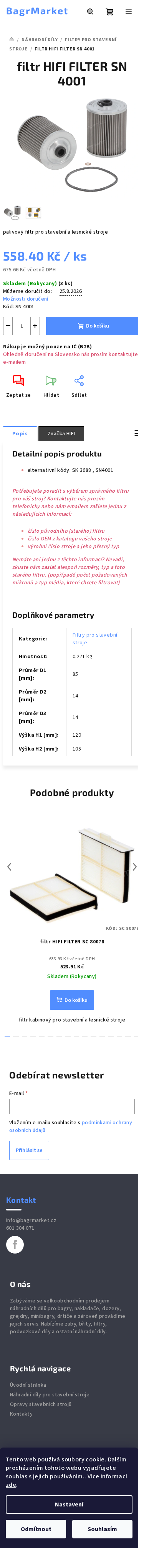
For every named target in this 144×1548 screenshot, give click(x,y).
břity (85, 1324)
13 (119, 1036)
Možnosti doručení (25, 299)
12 (110, 1036)
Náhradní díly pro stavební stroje (49, 1395)
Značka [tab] (61, 434)
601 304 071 (20, 1228)
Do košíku (97, 326)
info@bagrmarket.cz (31, 1220)
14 (128, 1036)
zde (11, 1485)
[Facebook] (15, 1245)
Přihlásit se (29, 1150)
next (135, 867)
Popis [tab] (20, 434)
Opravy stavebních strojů (41, 1404)
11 (102, 1036)
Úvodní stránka (28, 1385)
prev (9, 867)
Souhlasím (102, 1529)
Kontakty (21, 1414)
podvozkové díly (30, 1332)
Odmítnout (36, 1529)
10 (93, 1036)
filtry (99, 1324)
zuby (70, 1324)
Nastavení (69, 1504)
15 (136, 1036)
